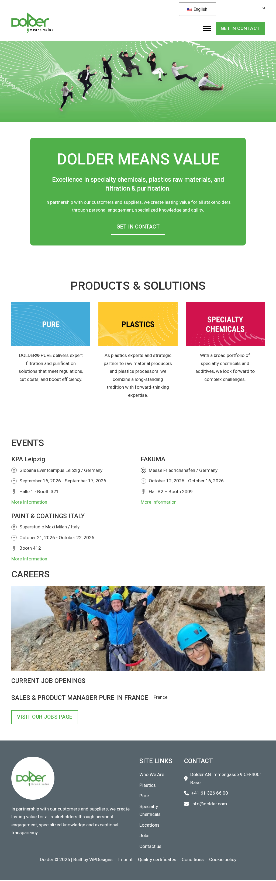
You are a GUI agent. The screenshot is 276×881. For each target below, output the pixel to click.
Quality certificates (157, 859)
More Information (29, 502)
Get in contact (240, 28)
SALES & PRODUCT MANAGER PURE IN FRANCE (79, 697)
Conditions (193, 859)
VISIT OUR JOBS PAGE (45, 717)
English (199, 9)
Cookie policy (222, 859)
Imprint (125, 859)
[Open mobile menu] (207, 28)
